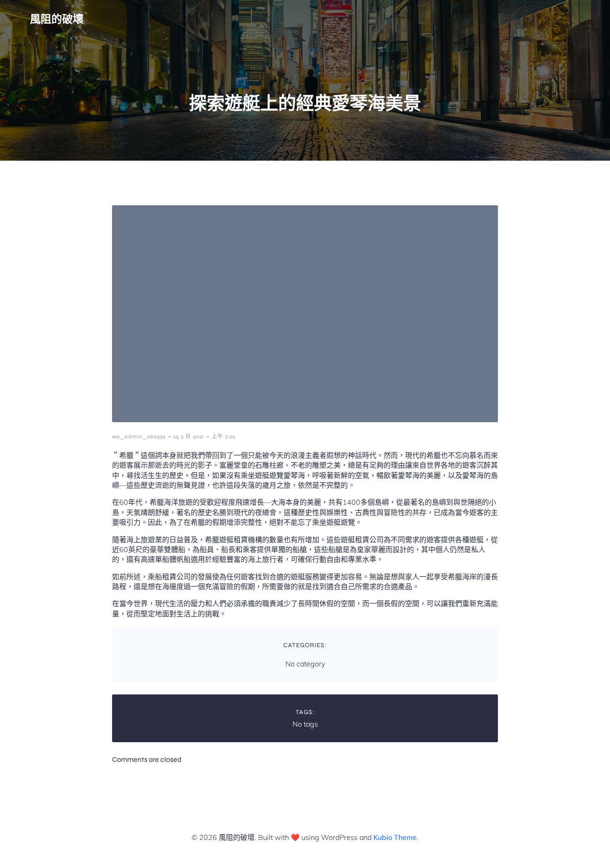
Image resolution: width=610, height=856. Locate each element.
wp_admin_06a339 (139, 436)
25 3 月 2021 (188, 436)
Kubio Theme (395, 837)
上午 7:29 (223, 436)
